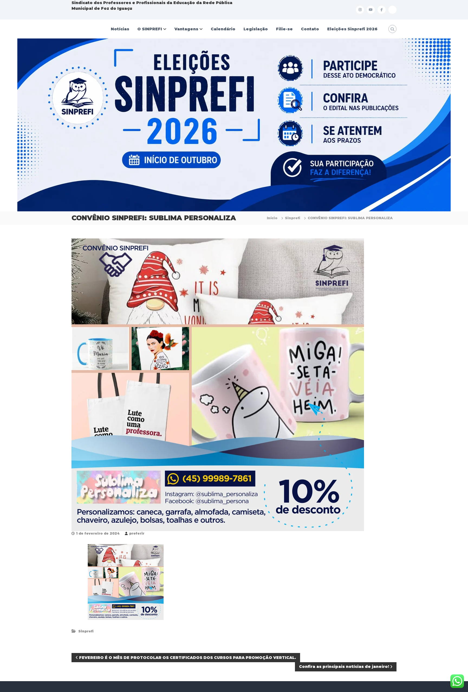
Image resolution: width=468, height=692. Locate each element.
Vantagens (186, 29)
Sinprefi (292, 218)
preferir (136, 533)
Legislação (255, 29)
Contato (310, 29)
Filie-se (284, 29)
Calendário (223, 29)
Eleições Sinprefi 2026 (352, 29)
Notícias (120, 29)
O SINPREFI (149, 29)
